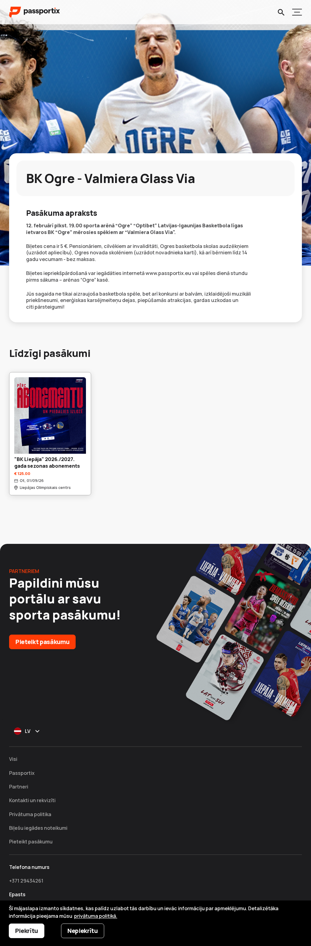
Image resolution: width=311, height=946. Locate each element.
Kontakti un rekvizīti (32, 800)
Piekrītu (26, 931)
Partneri (18, 786)
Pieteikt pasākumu (42, 642)
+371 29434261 (26, 880)
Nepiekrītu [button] (82, 931)
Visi (13, 759)
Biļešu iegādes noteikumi (38, 828)
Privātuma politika (30, 814)
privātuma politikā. (95, 916)
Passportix (22, 773)
